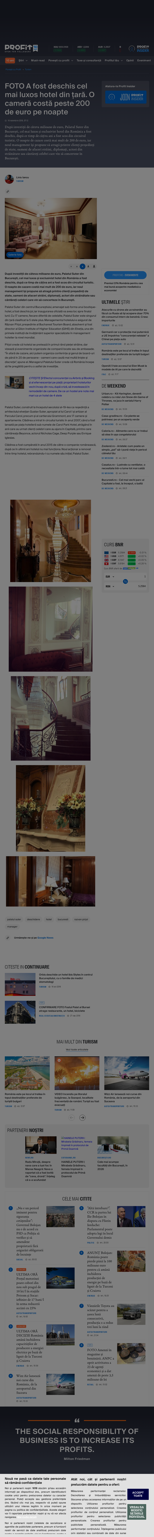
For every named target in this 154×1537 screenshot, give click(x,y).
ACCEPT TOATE (138, 1494)
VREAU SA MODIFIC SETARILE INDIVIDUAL (137, 1512)
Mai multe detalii (27, 1517)
